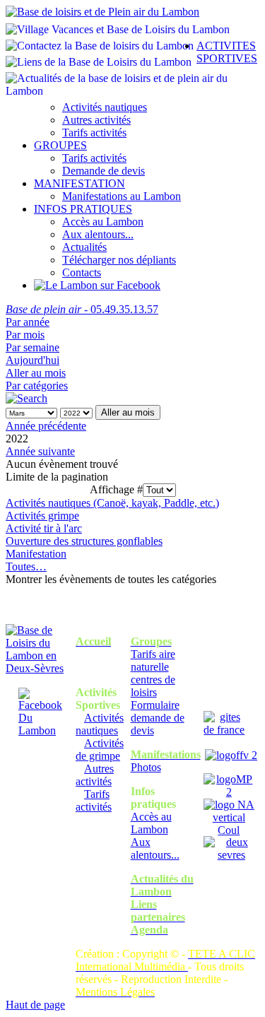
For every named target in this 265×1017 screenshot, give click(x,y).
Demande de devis (103, 171)
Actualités (84, 247)
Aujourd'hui (32, 360)
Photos (146, 767)
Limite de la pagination (57, 477)
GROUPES (60, 145)
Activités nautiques (104, 107)
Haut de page (35, 1005)
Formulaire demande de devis (157, 717)
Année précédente (46, 426)
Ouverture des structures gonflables (84, 541)
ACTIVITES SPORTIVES (226, 52)
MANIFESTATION (79, 183)
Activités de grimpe (100, 749)
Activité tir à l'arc (44, 528)
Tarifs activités (94, 133)
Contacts (81, 272)
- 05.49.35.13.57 (82, 309)
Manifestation (36, 554)
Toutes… (26, 566)
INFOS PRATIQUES (83, 209)
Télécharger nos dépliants (119, 260)
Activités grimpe (42, 516)
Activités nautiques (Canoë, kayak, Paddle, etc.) (112, 503)
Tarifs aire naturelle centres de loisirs (153, 673)
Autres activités (96, 120)
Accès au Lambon (102, 222)
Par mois (25, 335)
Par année (27, 322)
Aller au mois (36, 373)
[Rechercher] (26, 398)
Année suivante (40, 451)
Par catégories (37, 386)
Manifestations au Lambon (121, 196)
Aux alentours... (98, 234)
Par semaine (32, 347)
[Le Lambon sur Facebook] (97, 285)
